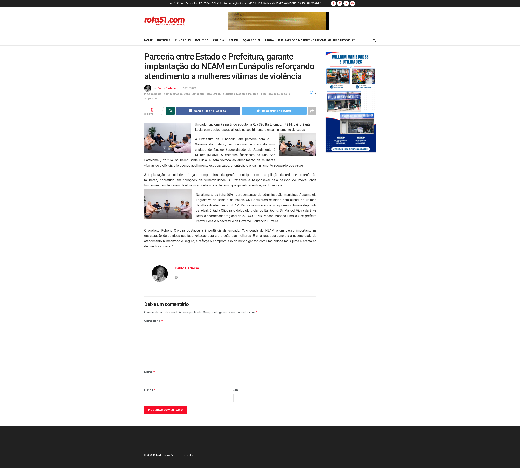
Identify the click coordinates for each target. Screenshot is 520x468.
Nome (149, 372)
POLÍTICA (204, 3)
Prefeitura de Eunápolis (274, 93)
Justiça (230, 93)
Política (253, 93)
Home (168, 3)
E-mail (150, 390)
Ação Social (239, 3)
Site (236, 390)
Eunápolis (191, 3)
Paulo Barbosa (167, 88)
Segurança (151, 98)
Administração (173, 93)
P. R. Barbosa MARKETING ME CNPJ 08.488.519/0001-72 (289, 3)
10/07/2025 (189, 88)
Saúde (227, 3)
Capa (187, 93)
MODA (252, 3)
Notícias (178, 3)
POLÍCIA (216, 3)
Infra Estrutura (215, 93)
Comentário (153, 321)
